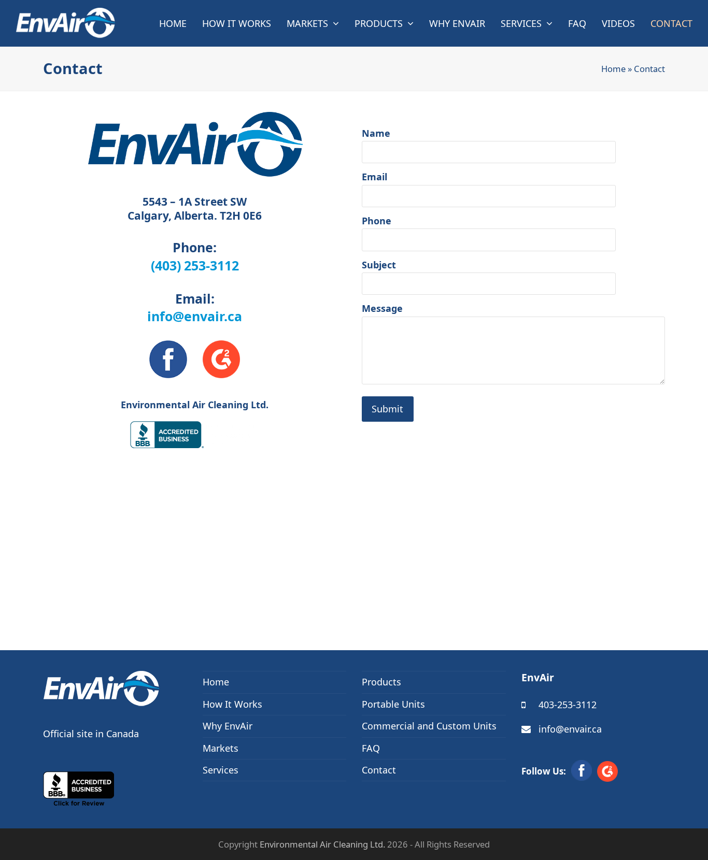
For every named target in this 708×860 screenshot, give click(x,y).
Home (613, 69)
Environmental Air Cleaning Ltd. (322, 844)
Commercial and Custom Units (429, 726)
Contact (379, 770)
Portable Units (393, 704)
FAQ (371, 748)
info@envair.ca (194, 316)
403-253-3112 (568, 704)
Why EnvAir (227, 726)
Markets (220, 748)
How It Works (232, 704)
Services (220, 770)
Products (381, 682)
